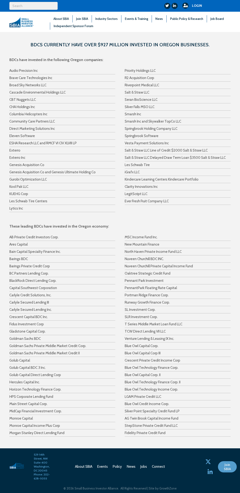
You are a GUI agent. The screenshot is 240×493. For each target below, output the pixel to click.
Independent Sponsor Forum (73, 26)
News (159, 19)
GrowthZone (168, 488)
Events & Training (136, 19)
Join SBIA (82, 19)
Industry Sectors (106, 19)
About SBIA (61, 19)
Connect (158, 466)
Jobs (143, 466)
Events (102, 466)
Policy (117, 466)
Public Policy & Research (186, 19)
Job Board (217, 19)
